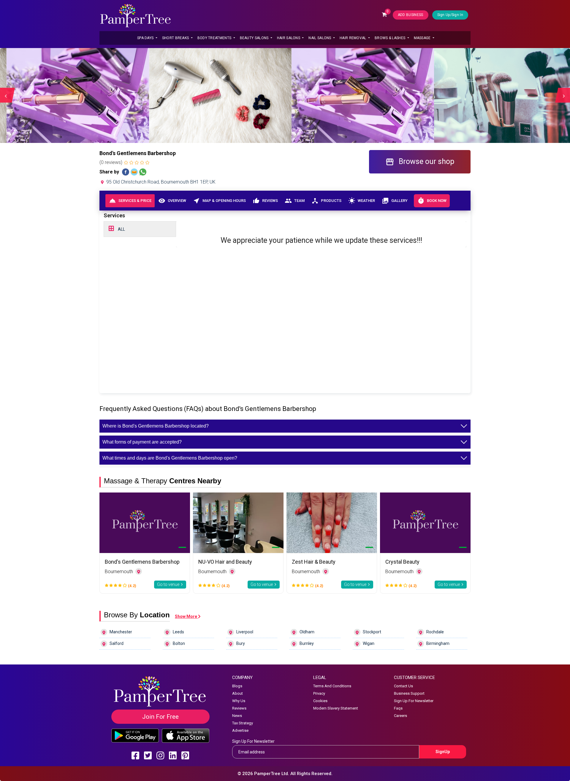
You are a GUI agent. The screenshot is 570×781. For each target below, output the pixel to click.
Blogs (237, 686)
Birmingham (437, 643)
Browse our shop (419, 161)
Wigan (368, 643)
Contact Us (403, 686)
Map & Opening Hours (219, 200)
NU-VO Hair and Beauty (225, 562)
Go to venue (168, 584)
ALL (121, 229)
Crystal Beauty (402, 562)
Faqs (398, 708)
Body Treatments (214, 38)
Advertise (240, 730)
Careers (400, 715)
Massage (423, 38)
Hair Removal (353, 38)
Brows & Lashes (390, 38)
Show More (186, 616)
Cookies (320, 701)
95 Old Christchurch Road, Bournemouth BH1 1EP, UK (160, 182)
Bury (240, 643)
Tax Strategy (242, 723)
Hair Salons (289, 38)
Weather (361, 200)
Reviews (265, 200)
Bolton (179, 643)
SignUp (443, 751)
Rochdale (435, 631)
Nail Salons (320, 38)
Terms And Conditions (332, 686)
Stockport (372, 631)
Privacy (319, 693)
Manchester (121, 631)
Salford (117, 643)
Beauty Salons (255, 38)
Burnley (307, 643)
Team (295, 200)
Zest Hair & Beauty (313, 562)
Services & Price (130, 200)
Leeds (178, 631)
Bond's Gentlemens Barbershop (142, 562)
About (237, 693)
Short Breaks (176, 38)
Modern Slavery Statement (335, 708)
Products (326, 200)
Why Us (238, 701)
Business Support (409, 693)
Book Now (431, 200)
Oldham (307, 631)
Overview (172, 200)
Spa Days (146, 38)
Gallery (395, 200)
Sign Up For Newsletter (413, 701)
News (237, 715)
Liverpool (244, 631)
